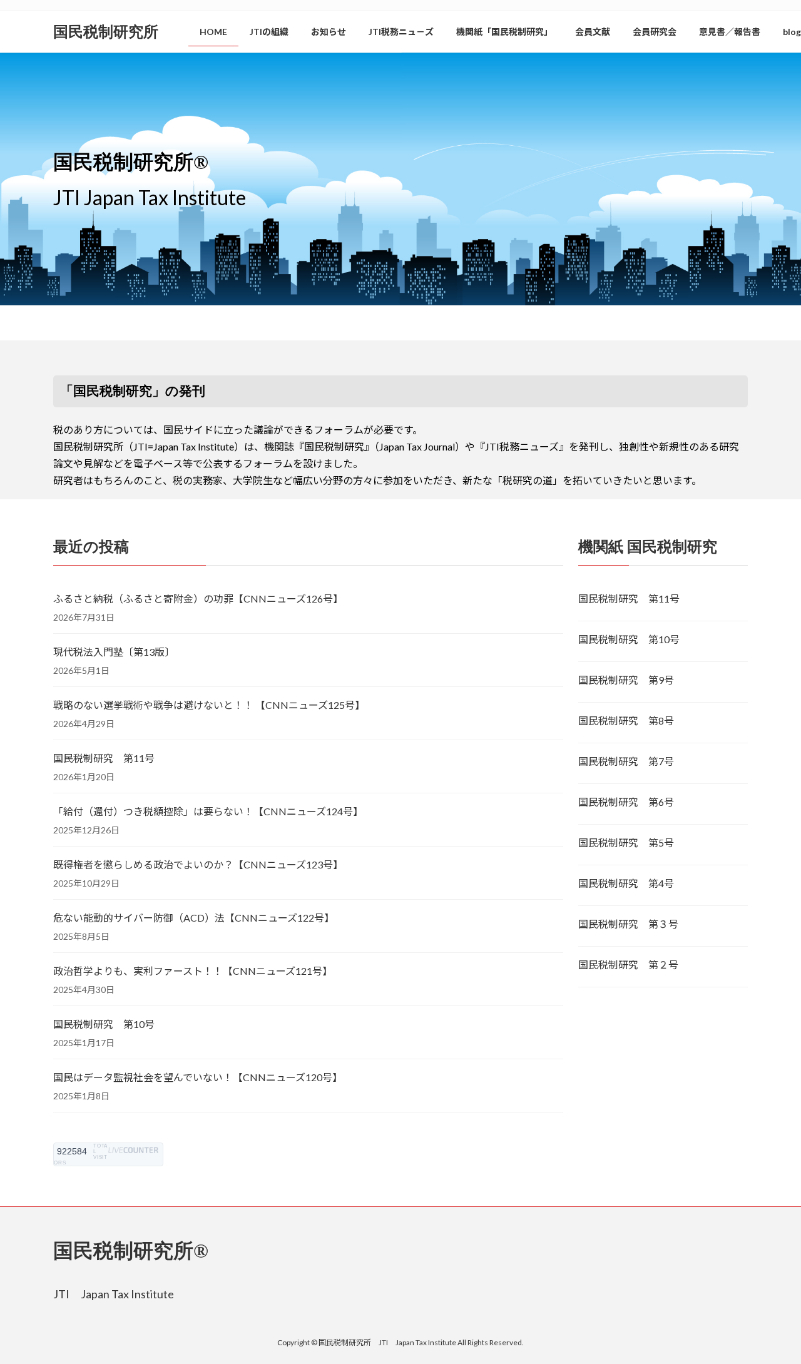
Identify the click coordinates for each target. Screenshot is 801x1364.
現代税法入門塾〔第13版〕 (114, 652)
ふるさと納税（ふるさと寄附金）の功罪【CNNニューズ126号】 (198, 598)
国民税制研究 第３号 (628, 924)
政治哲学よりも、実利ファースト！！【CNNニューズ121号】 (192, 971)
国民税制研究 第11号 (104, 758)
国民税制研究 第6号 (626, 802)
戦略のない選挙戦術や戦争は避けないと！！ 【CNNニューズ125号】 (209, 705)
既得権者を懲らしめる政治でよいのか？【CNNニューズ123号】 (198, 864)
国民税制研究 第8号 (626, 720)
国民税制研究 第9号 (626, 680)
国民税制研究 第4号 (626, 883)
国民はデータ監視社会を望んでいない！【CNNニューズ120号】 (197, 1077)
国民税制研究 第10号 (104, 1024)
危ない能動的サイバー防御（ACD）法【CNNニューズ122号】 (193, 918)
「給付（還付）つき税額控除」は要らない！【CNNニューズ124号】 (208, 811)
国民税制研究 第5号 (626, 842)
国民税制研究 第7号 (626, 761)
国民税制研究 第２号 (628, 964)
